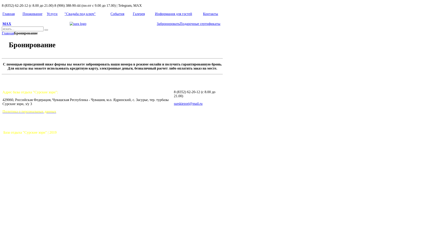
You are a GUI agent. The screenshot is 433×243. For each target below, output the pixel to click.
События (117, 14)
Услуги (52, 14)
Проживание (32, 14)
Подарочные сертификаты (200, 24)
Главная (8, 14)
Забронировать (168, 24)
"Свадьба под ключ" (80, 14)
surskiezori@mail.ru (188, 104)
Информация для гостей (173, 14)
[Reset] (46, 30)
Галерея (139, 14)
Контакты (210, 14)
